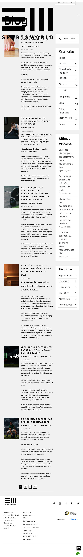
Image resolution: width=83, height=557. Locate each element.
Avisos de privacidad (30, 536)
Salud (31, 128)
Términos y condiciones (27, 532)
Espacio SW (27, 512)
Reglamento (27, 539)
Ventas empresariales (31, 527)
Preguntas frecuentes (31, 524)
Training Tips (45, 357)
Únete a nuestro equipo (29, 516)
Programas (34, 357)
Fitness (24, 128)
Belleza (24, 203)
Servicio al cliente (29, 521)
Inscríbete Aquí (65, 2)
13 (35, 487)
